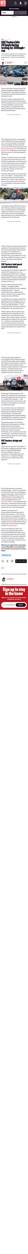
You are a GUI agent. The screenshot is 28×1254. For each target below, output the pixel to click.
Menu (25, 4)
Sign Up (20, 605)
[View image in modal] (2, 73)
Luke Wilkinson (10, 62)
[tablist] (14, 83)
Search (15, 4)
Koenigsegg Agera (11, 525)
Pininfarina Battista (7, 502)
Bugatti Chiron (5, 150)
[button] (14, 73)
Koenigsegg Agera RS (10, 149)
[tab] (3, 83)
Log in (20, 4)
